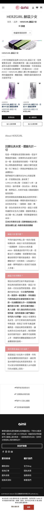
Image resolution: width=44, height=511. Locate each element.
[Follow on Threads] (9, 452)
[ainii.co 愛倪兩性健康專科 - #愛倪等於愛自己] (22, 7)
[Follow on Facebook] (3, 452)
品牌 (15, 22)
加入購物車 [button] (33, 117)
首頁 (9, 22)
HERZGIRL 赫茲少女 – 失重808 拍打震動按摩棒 (11, 105)
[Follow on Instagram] (6, 452)
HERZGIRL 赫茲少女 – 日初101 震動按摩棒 (32, 105)
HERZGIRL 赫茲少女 (9, 109)
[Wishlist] (37, 7)
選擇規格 (11, 117)
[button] (3, 7)
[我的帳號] (33, 7)
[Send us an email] (12, 452)
